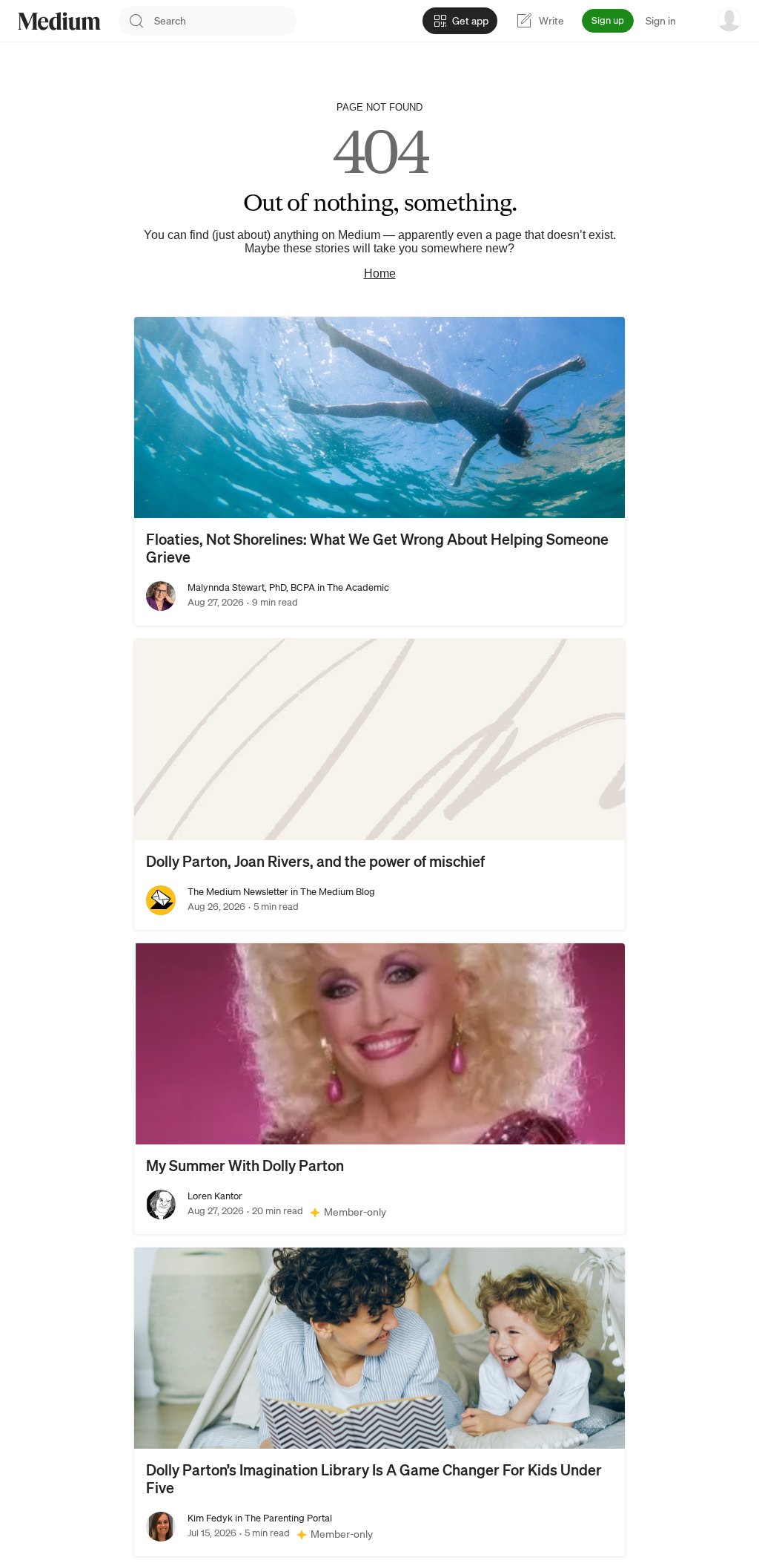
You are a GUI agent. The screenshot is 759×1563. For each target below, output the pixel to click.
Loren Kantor (215, 1196)
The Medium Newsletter (238, 891)
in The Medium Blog (331, 891)
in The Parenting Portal (282, 1518)
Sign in (661, 20)
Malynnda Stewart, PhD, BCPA (251, 587)
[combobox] (225, 21)
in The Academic (352, 587)
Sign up (607, 20)
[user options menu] (729, 19)
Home (380, 273)
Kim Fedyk (210, 1518)
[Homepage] (59, 21)
